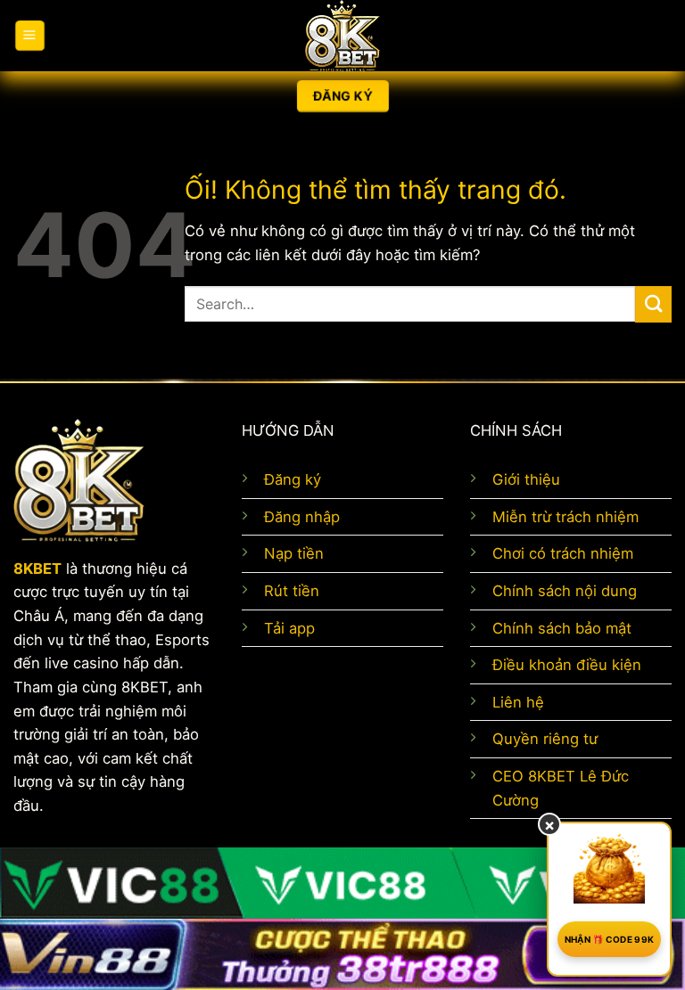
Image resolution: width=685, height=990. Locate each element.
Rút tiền (291, 591)
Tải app (289, 628)
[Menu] (29, 36)
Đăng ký (292, 479)
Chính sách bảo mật (561, 628)
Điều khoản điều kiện (566, 665)
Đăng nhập (302, 517)
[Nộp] (653, 304)
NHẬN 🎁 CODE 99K (610, 939)
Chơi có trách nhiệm (562, 553)
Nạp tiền (294, 553)
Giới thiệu (526, 479)
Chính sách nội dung (564, 591)
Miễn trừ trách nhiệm (565, 517)
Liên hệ (518, 702)
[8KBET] (342, 35)
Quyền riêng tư (545, 739)
